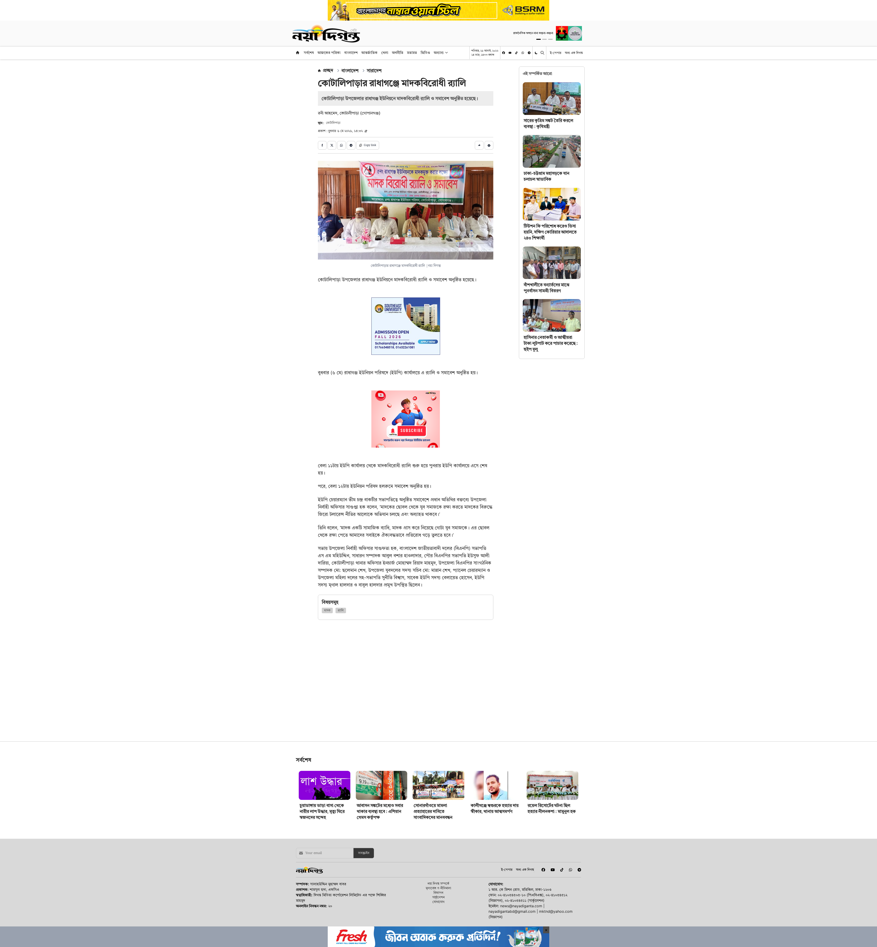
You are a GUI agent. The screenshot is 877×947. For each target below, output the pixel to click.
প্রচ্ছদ (328, 70)
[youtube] (510, 53)
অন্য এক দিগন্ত (574, 53)
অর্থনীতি (397, 52)
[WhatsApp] (523, 53)
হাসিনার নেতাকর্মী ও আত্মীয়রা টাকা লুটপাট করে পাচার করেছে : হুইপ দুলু (551, 343)
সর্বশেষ (309, 52)
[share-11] (479, 145)
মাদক (327, 610)
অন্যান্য (439, 52)
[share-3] (341, 145)
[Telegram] (529, 53)
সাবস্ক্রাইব (363, 917)
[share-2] (332, 145)
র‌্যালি (341, 610)
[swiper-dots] (538, 39)
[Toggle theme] (536, 52)
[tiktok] (516, 53)
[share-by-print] (489, 145)
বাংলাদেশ (351, 52)
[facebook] (503, 53)
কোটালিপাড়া (333, 123)
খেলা (384, 52)
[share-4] (351, 145)
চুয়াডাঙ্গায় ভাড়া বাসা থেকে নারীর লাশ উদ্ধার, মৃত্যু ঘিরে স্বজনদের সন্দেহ (322, 875)
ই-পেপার (555, 53)
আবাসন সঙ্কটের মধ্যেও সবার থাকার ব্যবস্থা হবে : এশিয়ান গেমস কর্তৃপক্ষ (380, 875)
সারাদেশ (374, 70)
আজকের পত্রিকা (329, 52)
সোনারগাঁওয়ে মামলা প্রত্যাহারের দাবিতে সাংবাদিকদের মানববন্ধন (433, 875)
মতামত (412, 52)
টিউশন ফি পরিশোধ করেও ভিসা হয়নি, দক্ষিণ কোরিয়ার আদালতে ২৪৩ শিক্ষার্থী (550, 232)
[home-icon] (297, 52)
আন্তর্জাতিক (369, 52)
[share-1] (322, 145)
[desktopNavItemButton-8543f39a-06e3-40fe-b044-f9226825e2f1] (446, 52)
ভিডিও (425, 52)
